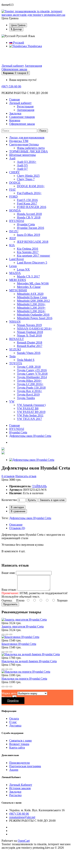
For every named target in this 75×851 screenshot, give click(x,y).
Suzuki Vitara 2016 (28, 352)
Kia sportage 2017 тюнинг (33, 255)
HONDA (15, 210)
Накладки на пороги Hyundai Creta (24, 678)
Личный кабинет (13, 65)
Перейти (13, 700)
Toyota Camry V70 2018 (32, 373)
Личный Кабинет (20, 784)
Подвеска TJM (18, 141)
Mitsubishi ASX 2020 (30, 293)
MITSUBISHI (18, 290)
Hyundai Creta (26, 224)
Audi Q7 (22, 168)
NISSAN (15, 321)
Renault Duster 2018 (29, 342)
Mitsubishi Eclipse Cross (32, 297)
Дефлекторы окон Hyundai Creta (30, 435)
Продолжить (10, 604)
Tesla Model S (25, 359)
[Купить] (3, 634)
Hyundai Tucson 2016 (30, 227)
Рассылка (15, 795)
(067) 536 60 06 (11, 86)
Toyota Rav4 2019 (28, 394)
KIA (12, 245)
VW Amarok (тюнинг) (31, 405)
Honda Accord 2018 (29, 214)
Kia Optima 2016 (27, 248)
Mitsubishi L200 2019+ (31, 307)
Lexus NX (23, 269)
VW (11, 401)
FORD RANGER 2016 (31, 207)
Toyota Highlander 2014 (32, 377)
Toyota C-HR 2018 (29, 366)
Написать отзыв (25, 476)
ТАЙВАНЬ (39, 486)
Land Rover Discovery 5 (32, 262)
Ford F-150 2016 (27, 200)
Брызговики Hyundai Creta (19, 643)
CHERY (14, 172)
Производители (19, 762)
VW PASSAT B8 (27, 408)
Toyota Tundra (26, 398)
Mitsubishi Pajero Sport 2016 (34, 318)
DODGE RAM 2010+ (31, 186)
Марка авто (9, 693)
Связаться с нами (20, 740)
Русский (18, 42)
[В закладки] (6, 634)
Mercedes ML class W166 (33, 283)
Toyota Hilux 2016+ (29, 380)
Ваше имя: (8, 572)
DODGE (14, 182)
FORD (13, 196)
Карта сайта (17, 747)
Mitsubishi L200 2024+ (31, 311)
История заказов (20, 788)
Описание (15, 524)
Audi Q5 (22, 165)
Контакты (46, 55)
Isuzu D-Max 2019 (28, 234)
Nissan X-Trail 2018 (29, 335)
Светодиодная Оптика (24, 144)
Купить (32, 500)
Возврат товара (19, 744)
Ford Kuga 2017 (27, 203)
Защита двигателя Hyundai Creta (23, 626)
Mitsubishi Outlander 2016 (33, 314)
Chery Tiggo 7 (26, 179)
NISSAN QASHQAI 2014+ (34, 328)
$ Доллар (16, 29)
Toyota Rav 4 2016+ (29, 391)
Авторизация (33, 65)
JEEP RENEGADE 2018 (32, 241)
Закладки (15, 791)
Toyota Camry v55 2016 (32, 370)
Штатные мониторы (22, 154)
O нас (13, 722)
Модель (7, 697)
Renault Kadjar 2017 (29, 346)
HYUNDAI (16, 220)
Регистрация (25, 106)
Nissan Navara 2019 (29, 325)
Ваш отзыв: (9, 589)
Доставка (15, 55)
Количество (9, 500)
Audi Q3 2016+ (26, 161)
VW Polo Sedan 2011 (30, 415)
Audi (12, 158)
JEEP (12, 238)
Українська (34, 46)
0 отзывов (8, 476)
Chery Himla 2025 (28, 175)
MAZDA (15, 273)
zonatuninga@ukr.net (22, 817)
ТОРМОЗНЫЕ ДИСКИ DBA (28, 151)
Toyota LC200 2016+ (30, 384)
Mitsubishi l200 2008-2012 (33, 300)
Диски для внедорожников (26, 137)
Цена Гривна (18, 25)
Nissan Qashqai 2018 (30, 332)
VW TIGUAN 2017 (29, 418)
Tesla (12, 356)
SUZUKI (15, 349)
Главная (14, 425)
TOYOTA (15, 363)
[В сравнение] (10, 634)
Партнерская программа (25, 766)
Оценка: (7, 600)
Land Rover (16, 259)
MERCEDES (17, 280)
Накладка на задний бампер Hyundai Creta (29, 661)
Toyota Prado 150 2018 (31, 387)
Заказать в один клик (52, 500)
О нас (61, 55)
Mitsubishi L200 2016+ (31, 304)
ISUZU (13, 231)
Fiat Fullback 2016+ (29, 193)
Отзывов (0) (17, 528)
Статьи (13, 59)
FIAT (12, 189)
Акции (13, 769)
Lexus (13, 266)
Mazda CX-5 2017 (28, 276)
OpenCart (24, 840)
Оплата (31, 55)
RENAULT (16, 339)
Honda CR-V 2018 (28, 217)
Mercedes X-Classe (29, 286)
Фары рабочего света (31, 148)
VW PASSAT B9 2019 (31, 412)
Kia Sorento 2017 (27, 252)
